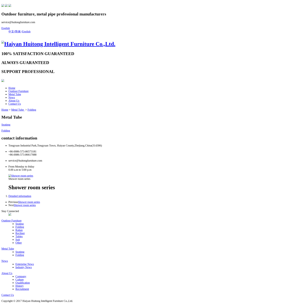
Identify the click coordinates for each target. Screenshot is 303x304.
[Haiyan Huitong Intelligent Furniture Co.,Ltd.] (58, 44)
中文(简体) (14, 31)
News (11, 97)
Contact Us (14, 103)
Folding (32, 109)
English (5, 28)
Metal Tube (14, 94)
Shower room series (29, 202)
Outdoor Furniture (18, 91)
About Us (13, 100)
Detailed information (19, 196)
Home (11, 87)
